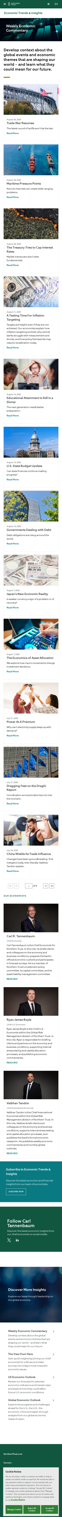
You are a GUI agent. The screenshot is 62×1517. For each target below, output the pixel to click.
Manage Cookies (14, 1509)
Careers (7, 1463)
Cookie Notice (18, 1500)
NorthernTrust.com (13, 1454)
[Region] (48, 4)
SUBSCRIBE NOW (16, 1192)
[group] (31, 112)
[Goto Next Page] (45, 886)
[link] (13, 133)
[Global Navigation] (5, 4)
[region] (31, 1491)
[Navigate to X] (9, 1241)
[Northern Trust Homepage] (14, 4)
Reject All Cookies (32, 1509)
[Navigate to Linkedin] (17, 1241)
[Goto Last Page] (51, 886)
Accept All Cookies (49, 1509)
